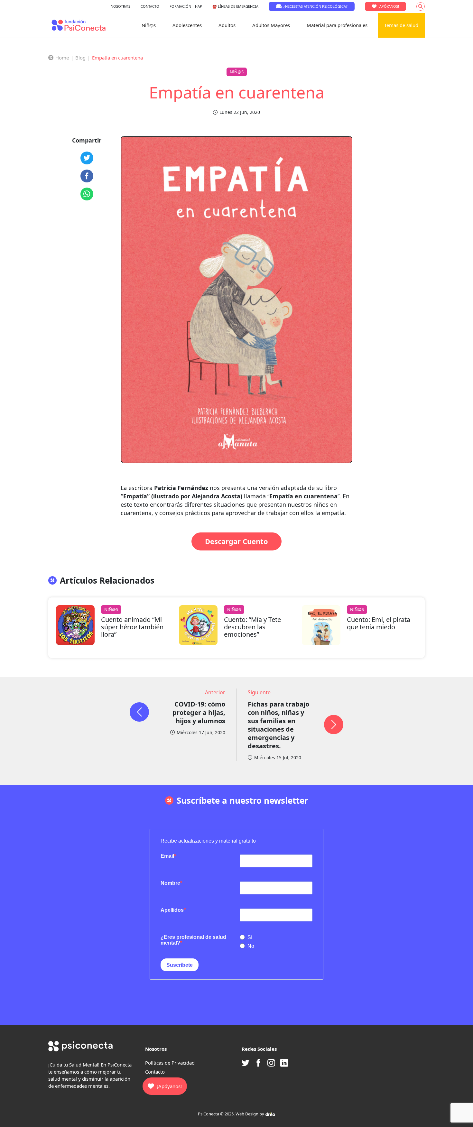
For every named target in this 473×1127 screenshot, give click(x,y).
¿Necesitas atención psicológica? (315, 6)
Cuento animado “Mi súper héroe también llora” (132, 627)
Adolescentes (187, 25)
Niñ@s (149, 25)
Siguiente (259, 692)
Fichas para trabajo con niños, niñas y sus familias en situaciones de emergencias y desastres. (278, 725)
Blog (80, 57)
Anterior (215, 692)
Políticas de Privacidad (170, 1062)
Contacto (155, 1071)
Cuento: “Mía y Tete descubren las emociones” (252, 627)
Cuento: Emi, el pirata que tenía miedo (378, 623)
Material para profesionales (337, 25)
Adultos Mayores (271, 25)
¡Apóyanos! (388, 6)
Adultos (227, 25)
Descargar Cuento (236, 541)
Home (62, 57)
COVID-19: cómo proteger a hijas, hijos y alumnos (198, 712)
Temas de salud (401, 25)
